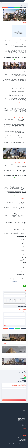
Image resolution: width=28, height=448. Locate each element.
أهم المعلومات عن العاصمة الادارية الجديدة (20, 415)
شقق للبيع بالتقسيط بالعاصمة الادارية (21, 419)
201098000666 (22, 378)
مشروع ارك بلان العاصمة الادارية (22, 353)
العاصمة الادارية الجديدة (22, 410)
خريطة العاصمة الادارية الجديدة (21, 411)
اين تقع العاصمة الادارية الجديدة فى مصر (20, 416)
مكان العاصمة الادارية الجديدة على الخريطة (20, 417)
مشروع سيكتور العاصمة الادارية (22, 365)
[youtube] (2, 0)
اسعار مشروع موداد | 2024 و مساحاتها (18, 31)
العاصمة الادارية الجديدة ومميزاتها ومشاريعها (20, 413)
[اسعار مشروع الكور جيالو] (14, 340)
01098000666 (23, 7)
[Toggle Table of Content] (24, 25)
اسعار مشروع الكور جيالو (23, 342)
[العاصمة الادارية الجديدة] (14, 406)
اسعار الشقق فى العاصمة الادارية (21, 418)
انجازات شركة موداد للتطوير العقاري (20, 34)
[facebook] (22, 425)
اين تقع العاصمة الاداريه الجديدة (21, 420)
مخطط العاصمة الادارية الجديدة (21, 412)
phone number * (24, 294)
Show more (4, 343)
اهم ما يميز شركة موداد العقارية (19, 33)
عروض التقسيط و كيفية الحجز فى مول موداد (18, 32)
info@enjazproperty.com (21, 381)
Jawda (15, 445)
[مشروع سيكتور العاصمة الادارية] (14, 364)
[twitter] (1, 0)
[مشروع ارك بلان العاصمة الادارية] (14, 352)
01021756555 (22, 35)
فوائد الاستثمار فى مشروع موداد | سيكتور (18, 30)
